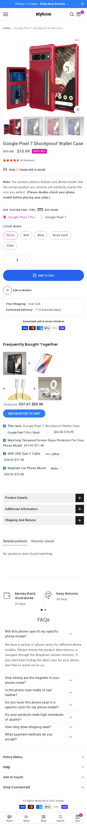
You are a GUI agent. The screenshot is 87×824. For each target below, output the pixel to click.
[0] (78, 14)
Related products (15, 541)
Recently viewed (42, 541)
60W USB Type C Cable (24, 453)
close (82, 3)
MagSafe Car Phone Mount (27, 468)
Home (6, 28)
